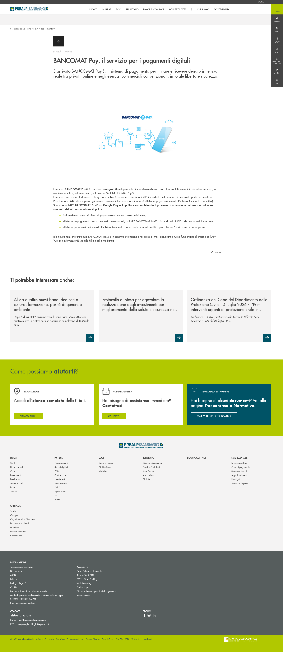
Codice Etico (16, 535)
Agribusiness (60, 491)
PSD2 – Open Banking (98, 579)
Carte (12, 470)
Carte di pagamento (240, 466)
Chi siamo (15, 505)
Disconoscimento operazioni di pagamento (96, 591)
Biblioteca (147, 479)
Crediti (136, 639)
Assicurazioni (16, 483)
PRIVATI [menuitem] (93, 9)
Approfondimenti (239, 475)
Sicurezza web (239, 457)
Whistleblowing (95, 583)
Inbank (13, 487)
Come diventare (106, 462)
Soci (101, 457)
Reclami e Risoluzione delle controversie (28, 591)
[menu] (159, 9)
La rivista (14, 527)
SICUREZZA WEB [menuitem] (177, 9)
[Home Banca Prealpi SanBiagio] (29, 9)
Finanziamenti (16, 466)
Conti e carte (60, 475)
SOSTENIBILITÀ (222, 9)
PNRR (57, 487)
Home (28, 28)
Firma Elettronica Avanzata (89, 570)
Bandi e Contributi (151, 466)
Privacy (13, 579)
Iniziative (103, 470)
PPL (56, 495)
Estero (57, 499)
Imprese (59, 457)
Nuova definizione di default (23, 602)
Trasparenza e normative (21, 566)
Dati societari (16, 570)
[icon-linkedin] (154, 615)
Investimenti (15, 475)
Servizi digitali (61, 466)
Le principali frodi (239, 462)
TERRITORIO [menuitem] (132, 9)
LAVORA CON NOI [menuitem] (153, 9)
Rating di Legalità (18, 583)
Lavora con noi (196, 457)
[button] (277, 9)
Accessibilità (82, 566)
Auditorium (148, 475)
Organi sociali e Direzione (22, 519)
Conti (12, 462)
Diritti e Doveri (105, 466)
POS (57, 470)
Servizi (13, 491)
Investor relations (18, 531)
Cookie (13, 587)
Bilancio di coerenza (152, 462)
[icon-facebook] (144, 615)
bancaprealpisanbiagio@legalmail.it (32, 624)
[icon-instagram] (149, 615)
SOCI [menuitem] (118, 9)
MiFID (13, 574)
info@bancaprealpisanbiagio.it (32, 619)
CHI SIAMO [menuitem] (203, 9)
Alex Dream (148, 470)
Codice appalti (83, 587)
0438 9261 (25, 615)
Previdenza (15, 479)
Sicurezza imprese (239, 483)
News (35, 28)
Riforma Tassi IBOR (85, 574)
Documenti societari (19, 523)
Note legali (147, 639)
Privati (13, 457)
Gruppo (14, 515)
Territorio (148, 457)
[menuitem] (261, 2)
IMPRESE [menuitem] (106, 9)
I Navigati (236, 479)
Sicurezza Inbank (239, 470)
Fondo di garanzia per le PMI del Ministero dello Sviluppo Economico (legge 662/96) (36, 597)
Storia (13, 511)
